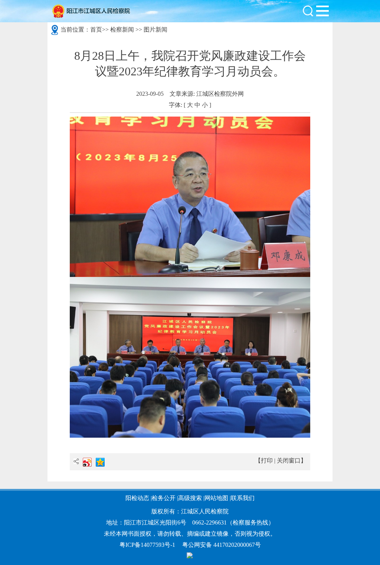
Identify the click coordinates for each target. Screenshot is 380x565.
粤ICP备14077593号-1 (147, 545)
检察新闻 (122, 29)
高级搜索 (190, 498)
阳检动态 (137, 498)
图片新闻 (155, 29)
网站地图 (216, 498)
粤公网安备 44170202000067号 (221, 545)
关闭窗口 (289, 460)
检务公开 (164, 498)
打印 (267, 460)
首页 (96, 29)
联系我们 (243, 498)
